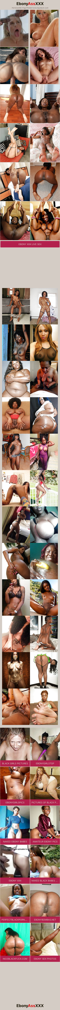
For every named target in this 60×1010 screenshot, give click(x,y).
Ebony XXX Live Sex (30, 244)
